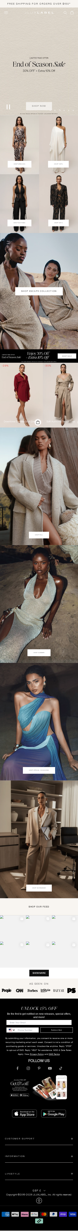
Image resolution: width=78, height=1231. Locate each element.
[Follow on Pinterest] (39, 1068)
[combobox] (11, 1029)
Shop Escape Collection (39, 291)
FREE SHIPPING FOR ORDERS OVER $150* (39, 3)
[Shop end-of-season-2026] (39, 61)
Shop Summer (39, 652)
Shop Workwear (39, 888)
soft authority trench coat (61, 421)
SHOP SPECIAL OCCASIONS (39, 770)
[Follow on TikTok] (61, 1068)
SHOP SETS (58, 223)
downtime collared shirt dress (20, 421)
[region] (39, 61)
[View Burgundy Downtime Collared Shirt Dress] (21, 395)
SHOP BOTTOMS (19, 223)
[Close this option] (39, 1201)
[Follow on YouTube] (50, 1068)
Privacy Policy (37, 1054)
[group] (39, 356)
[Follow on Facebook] (17, 1068)
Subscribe (56, 1030)
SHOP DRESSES (19, 164)
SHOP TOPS (58, 164)
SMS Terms (54, 1054)
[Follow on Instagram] (28, 1068)
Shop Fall (39, 535)
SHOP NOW (39, 104)
